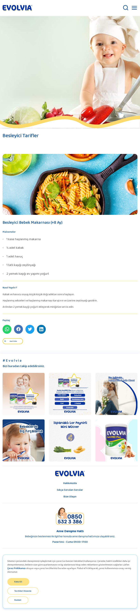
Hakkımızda (70, 483)
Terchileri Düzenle (22, 590)
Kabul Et (18, 581)
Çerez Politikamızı (16, 568)
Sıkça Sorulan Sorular (70, 490)
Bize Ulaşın (70, 496)
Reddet (17, 600)
